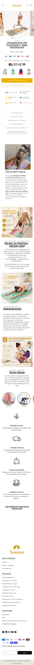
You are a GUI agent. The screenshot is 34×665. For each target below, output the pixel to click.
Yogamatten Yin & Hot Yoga (11, 587)
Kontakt (4, 562)
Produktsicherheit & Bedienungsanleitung (17, 132)
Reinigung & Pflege (17, 120)
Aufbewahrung (17, 124)
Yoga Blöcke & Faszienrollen (11, 602)
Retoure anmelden (8, 565)
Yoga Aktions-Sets (8, 596)
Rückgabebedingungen (9, 624)
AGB (3, 617)
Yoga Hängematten (8, 577)
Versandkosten (7, 568)
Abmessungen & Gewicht (17, 128)
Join (24, 653)
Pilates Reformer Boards (10, 583)
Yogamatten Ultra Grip (9, 580)
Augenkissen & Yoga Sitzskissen (12, 599)
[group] (5, 71)
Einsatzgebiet (17, 116)
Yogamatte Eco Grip (8, 590)
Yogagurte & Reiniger (9, 605)
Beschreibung (17, 113)
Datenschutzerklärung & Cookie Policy (14, 621)
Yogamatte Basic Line (9, 593)
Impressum (5, 614)
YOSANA (17, 40)
